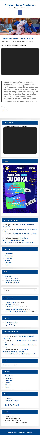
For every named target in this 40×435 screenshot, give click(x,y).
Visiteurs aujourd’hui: (12, 418)
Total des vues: (10, 421)
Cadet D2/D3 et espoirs (12, 307)
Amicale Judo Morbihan (20, 5)
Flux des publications (11, 278)
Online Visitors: (10, 416)
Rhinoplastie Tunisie (11, 242)
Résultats (30, 41)
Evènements (9, 256)
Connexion (8, 276)
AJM (14, 41)
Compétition (23, 41)
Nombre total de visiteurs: (13, 423)
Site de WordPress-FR (12, 283)
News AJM (8, 258)
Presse (7, 260)
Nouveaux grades (10, 302)
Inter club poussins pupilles (13, 309)
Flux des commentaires (12, 280)
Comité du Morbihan (11, 322)
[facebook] (20, 12)
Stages (7, 265)
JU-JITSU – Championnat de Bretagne (17, 311)
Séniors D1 (8, 305)
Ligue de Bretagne (11, 325)
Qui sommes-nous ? (28, 242)
